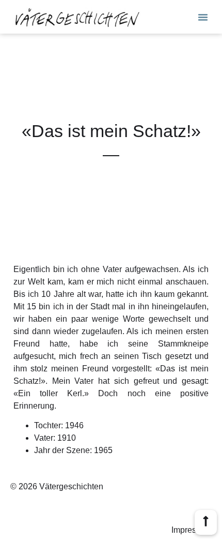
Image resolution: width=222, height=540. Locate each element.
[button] (203, 17)
